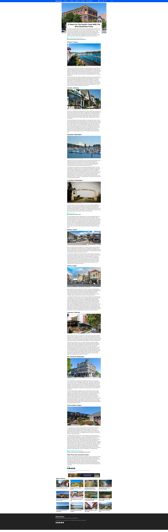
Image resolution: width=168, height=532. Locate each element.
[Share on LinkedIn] (74, 468)
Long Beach (69, 205)
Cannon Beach (70, 427)
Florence (68, 68)
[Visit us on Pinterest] (61, 522)
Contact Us (59, 520)
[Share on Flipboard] (68, 468)
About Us (68, 520)
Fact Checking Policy (72, 520)
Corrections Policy (78, 520)
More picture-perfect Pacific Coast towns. (76, 39)
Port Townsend (70, 380)
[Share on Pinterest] (73, 468)
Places (75, 471)
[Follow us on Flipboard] (56, 522)
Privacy (62, 520)
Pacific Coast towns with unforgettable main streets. (79, 452)
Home (56, 520)
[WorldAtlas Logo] (59, 1)
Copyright (65, 520)
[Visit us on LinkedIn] (63, 522)
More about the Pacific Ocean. (74, 214)
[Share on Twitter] (71, 468)
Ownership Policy (83, 520)
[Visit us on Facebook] (58, 522)
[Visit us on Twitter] (59, 522)
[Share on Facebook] (69, 468)
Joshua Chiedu (69, 471)
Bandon (68, 247)
